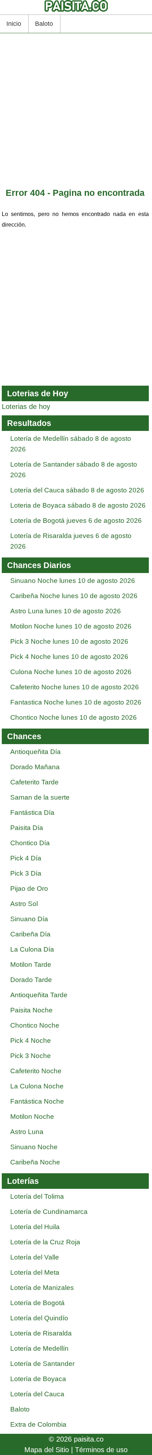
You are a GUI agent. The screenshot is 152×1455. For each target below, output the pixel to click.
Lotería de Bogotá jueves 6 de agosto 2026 (76, 520)
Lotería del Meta (34, 1272)
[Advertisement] (76, 111)
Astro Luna (26, 1131)
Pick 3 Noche (30, 1055)
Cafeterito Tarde (34, 782)
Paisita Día (26, 827)
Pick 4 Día (25, 858)
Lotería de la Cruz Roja (45, 1242)
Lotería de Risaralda (41, 1333)
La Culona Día (32, 949)
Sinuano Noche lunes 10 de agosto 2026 (72, 580)
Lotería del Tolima (37, 1196)
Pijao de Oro (29, 888)
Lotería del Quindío (39, 1318)
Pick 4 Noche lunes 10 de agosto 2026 (69, 656)
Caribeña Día (30, 934)
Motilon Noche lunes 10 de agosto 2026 (70, 626)
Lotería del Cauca (37, 1394)
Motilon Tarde (30, 964)
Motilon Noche (32, 1116)
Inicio (13, 23)
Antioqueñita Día (35, 751)
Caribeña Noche (35, 1162)
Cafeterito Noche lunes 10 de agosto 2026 (74, 687)
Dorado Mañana (35, 767)
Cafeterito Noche (36, 1071)
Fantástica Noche (37, 1101)
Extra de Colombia (38, 1424)
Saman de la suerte (40, 797)
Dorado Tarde (31, 979)
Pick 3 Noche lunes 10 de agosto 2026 (69, 641)
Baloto (44, 23)
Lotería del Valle (34, 1257)
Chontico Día (30, 843)
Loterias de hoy (26, 406)
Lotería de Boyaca (38, 1379)
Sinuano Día (29, 919)
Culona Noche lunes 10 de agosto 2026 (70, 672)
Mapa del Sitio (46, 1450)
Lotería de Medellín (39, 1348)
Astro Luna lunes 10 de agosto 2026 (65, 611)
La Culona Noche (37, 1086)
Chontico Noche (34, 1025)
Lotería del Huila (35, 1227)
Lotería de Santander (42, 1363)
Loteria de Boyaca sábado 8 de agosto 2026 (78, 505)
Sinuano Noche (34, 1147)
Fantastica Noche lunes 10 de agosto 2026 (75, 702)
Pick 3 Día (25, 873)
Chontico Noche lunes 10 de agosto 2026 (73, 717)
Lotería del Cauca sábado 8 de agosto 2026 (77, 490)
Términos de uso (101, 1450)
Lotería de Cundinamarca (49, 1211)
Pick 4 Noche (30, 1040)
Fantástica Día (32, 812)
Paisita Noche (31, 1010)
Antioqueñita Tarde (39, 995)
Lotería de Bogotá (37, 1303)
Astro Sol (24, 903)
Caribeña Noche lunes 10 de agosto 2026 (74, 596)
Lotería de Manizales (42, 1287)
